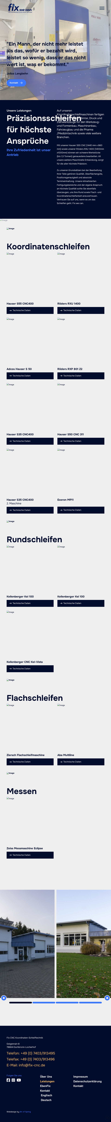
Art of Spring (25, 1111)
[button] (101, 8)
